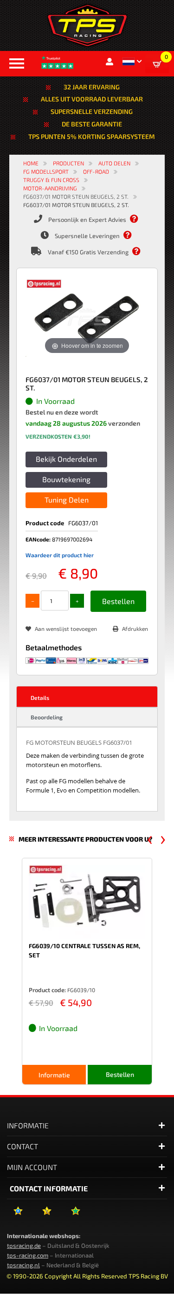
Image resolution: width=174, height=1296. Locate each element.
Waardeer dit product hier (60, 555)
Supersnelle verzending (92, 111)
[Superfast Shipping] (132, 235)
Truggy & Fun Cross (51, 179)
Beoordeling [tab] (47, 717)
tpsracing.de (24, 1245)
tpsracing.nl (23, 1265)
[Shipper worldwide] (141, 251)
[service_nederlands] (138, 219)
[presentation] (150, 839)
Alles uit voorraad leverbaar (92, 99)
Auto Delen (114, 163)
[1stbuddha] (47, 1214)
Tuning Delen (67, 499)
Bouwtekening (66, 479)
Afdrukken (135, 628)
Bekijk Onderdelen (66, 458)
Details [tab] (40, 697)
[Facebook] (18, 1214)
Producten (68, 163)
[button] (132, 61)
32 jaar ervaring (92, 87)
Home (31, 163)
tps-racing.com (27, 1255)
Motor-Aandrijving (50, 188)
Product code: (47, 990)
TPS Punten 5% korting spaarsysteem (91, 136)
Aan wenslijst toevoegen (66, 628)
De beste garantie (92, 124)
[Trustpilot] (75, 1214)
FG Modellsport (46, 171)
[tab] (87, 696)
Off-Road (96, 171)
